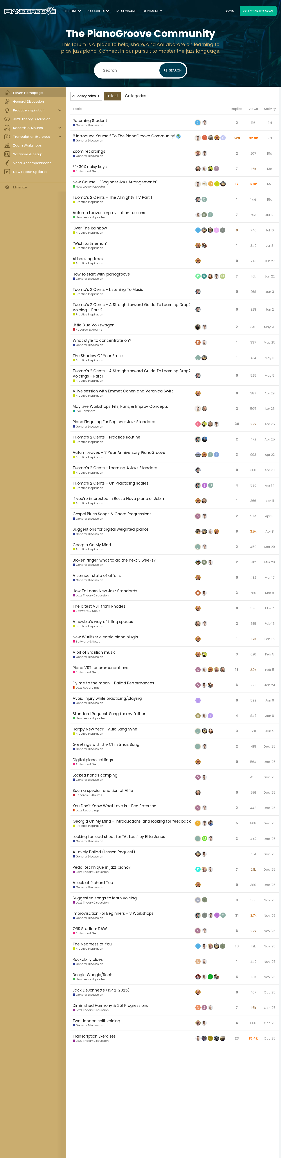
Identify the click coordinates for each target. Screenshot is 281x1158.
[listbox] (86, 96)
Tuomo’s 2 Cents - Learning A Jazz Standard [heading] (115, 468)
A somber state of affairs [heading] (97, 575)
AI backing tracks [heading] (89, 258)
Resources (96, 11)
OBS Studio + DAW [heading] (90, 928)
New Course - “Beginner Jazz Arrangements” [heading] (115, 182)
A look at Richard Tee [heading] (93, 882)
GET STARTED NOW (258, 11)
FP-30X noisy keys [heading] (90, 166)
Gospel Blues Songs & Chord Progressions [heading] (112, 514)
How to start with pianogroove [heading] (101, 274)
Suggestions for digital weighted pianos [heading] (111, 529)
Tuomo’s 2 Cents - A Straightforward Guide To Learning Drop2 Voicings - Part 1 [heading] (132, 373)
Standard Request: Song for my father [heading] (109, 713)
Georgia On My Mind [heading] (92, 545)
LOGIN (229, 11)
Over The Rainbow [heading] (90, 228)
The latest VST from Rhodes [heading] (99, 606)
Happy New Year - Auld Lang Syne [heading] (105, 729)
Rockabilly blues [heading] (88, 959)
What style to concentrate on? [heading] (102, 340)
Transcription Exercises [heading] (94, 1036)
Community (152, 11)
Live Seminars (125, 11)
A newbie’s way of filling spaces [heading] (103, 621)
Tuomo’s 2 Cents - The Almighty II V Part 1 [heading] (112, 197)
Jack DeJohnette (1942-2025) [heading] (101, 990)
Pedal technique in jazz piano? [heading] (101, 867)
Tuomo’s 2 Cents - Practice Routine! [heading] (107, 437)
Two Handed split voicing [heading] (96, 1021)
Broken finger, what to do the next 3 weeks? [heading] (114, 560)
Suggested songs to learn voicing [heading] (105, 898)
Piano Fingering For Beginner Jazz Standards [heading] (114, 421)
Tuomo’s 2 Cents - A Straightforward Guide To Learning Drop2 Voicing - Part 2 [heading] (132, 307)
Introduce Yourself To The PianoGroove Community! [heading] (126, 136)
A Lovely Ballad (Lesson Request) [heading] (104, 852)
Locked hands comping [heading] (95, 775)
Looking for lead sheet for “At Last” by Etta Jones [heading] (119, 836)
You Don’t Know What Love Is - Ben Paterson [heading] (114, 806)
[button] (237, 109)
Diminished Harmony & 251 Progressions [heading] (110, 1005)
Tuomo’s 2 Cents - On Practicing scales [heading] (110, 483)
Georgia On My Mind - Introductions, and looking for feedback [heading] (132, 821)
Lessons (70, 11)
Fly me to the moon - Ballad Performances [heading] (113, 683)
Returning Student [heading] (90, 120)
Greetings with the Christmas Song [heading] (106, 744)
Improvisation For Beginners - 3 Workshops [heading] (113, 913)
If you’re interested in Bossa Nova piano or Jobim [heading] (119, 498)
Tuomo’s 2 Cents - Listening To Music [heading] (108, 289)
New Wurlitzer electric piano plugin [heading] (105, 637)
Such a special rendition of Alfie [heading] (103, 790)
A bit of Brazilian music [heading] (94, 652)
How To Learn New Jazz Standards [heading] (105, 591)
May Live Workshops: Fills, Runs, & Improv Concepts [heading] (120, 406)
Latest (112, 95)
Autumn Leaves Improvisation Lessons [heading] (109, 212)
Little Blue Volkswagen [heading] (94, 325)
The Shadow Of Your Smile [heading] (98, 355)
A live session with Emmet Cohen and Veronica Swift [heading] (123, 391)
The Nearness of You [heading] (92, 944)
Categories (135, 95)
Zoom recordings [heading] (89, 151)
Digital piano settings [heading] (93, 759)
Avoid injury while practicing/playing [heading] (107, 698)
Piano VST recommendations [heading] (100, 667)
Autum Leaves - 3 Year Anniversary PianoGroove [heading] (119, 452)
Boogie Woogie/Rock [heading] (92, 974)
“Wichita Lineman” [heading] (90, 243)
